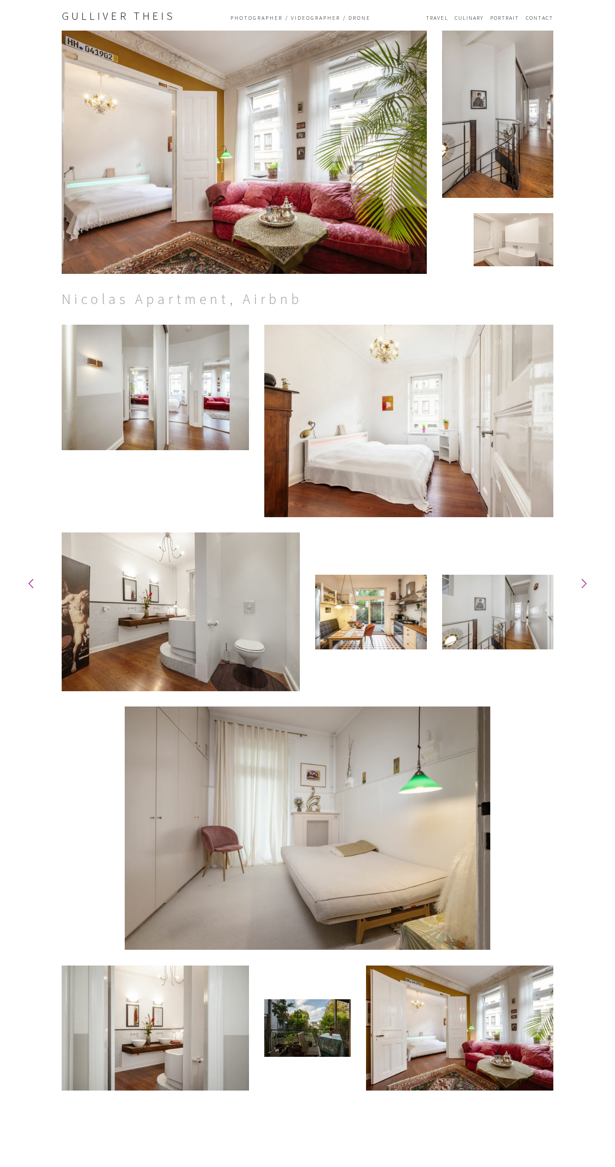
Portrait (505, 18)
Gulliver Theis (118, 16)
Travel (437, 18)
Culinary (469, 18)
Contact (540, 18)
